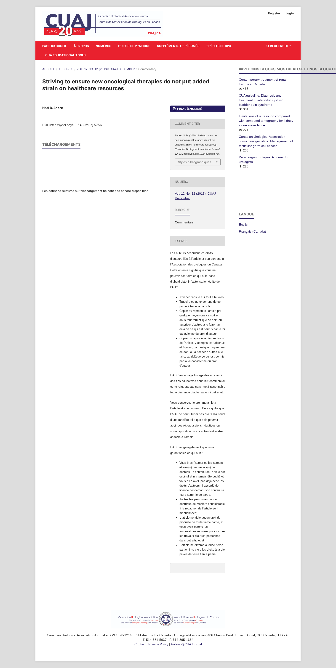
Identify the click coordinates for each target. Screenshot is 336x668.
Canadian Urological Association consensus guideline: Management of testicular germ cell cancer (266, 141)
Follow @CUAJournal (186, 644)
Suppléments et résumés (178, 46)
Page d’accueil (54, 46)
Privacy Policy (158, 644)
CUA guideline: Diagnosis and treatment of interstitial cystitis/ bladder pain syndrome (261, 100)
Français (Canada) (252, 231)
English (244, 224)
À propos (81, 46)
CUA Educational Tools (65, 55)
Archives (66, 69)
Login (290, 13)
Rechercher (280, 46)
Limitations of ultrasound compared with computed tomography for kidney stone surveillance (266, 120)
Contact (140, 644)
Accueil (48, 69)
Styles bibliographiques (194, 162)
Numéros (103, 46)
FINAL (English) (189, 109)
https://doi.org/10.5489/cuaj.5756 (76, 125)
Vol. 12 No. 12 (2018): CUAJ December (106, 69)
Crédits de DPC (218, 46)
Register (274, 13)
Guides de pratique (134, 46)
